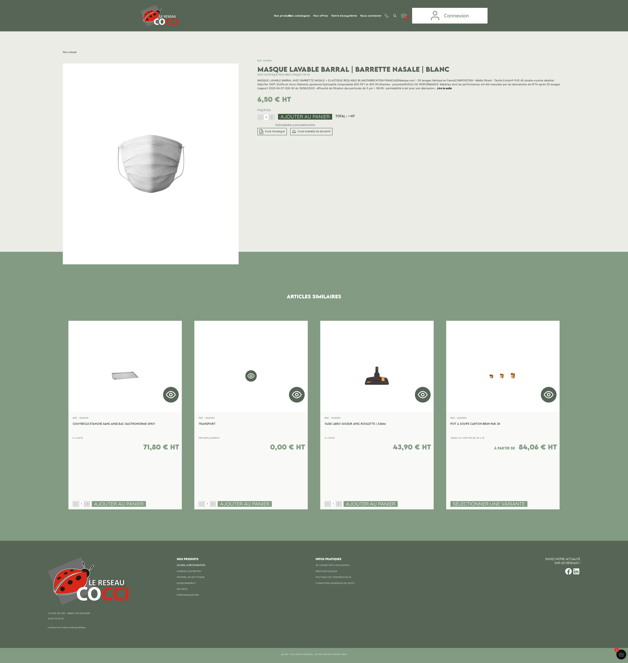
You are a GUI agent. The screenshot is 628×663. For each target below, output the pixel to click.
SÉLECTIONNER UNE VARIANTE (489, 504)
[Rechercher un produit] (395, 15)
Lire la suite (444, 88)
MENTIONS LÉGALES (326, 571)
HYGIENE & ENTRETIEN (189, 571)
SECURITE (182, 589)
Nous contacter (370, 15)
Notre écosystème (344, 15)
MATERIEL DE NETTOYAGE (191, 577)
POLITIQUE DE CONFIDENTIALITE (333, 577)
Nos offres (320, 15)
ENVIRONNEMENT (186, 583)
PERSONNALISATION (188, 594)
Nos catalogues (299, 15)
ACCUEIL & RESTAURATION (191, 565)
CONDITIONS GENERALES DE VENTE (335, 583)
